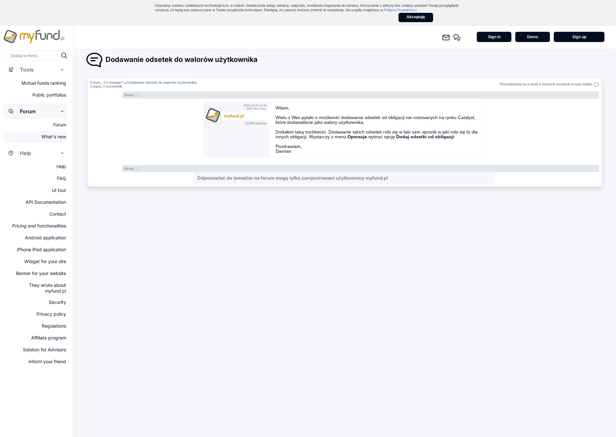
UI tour (59, 190)
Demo (532, 36)
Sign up (579, 36)
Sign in (494, 36)
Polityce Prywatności (400, 10)
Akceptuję (415, 17)
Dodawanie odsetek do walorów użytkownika (162, 82)
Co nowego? (113, 82)
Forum (95, 82)
